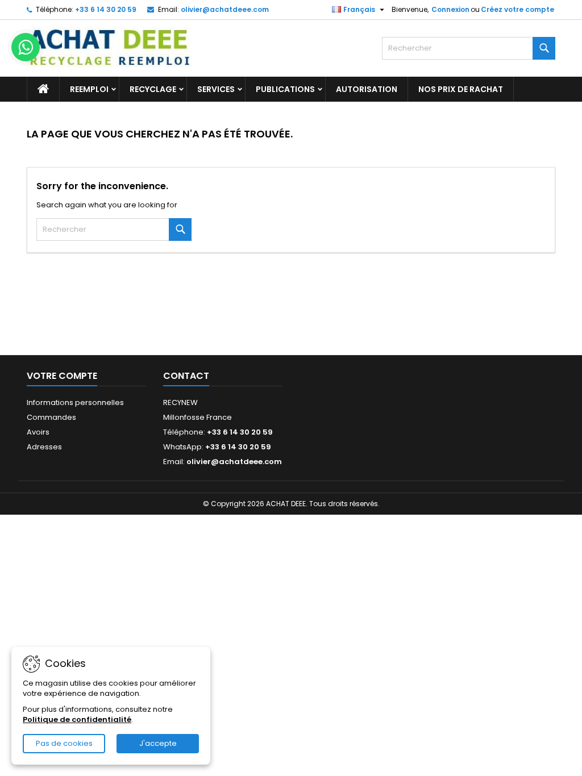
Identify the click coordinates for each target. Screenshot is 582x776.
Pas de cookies (64, 743)
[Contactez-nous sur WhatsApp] (25, 47)
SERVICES (216, 89)
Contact (186, 375)
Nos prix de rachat (460, 89)
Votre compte (62, 375)
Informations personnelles (75, 402)
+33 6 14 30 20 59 (105, 9)
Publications (285, 89)
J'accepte (158, 743)
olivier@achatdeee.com (225, 9)
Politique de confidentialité (77, 719)
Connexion (450, 9)
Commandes (51, 417)
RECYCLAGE (153, 89)
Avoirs (38, 432)
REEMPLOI (89, 89)
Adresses (44, 446)
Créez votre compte (517, 9)
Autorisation (366, 89)
